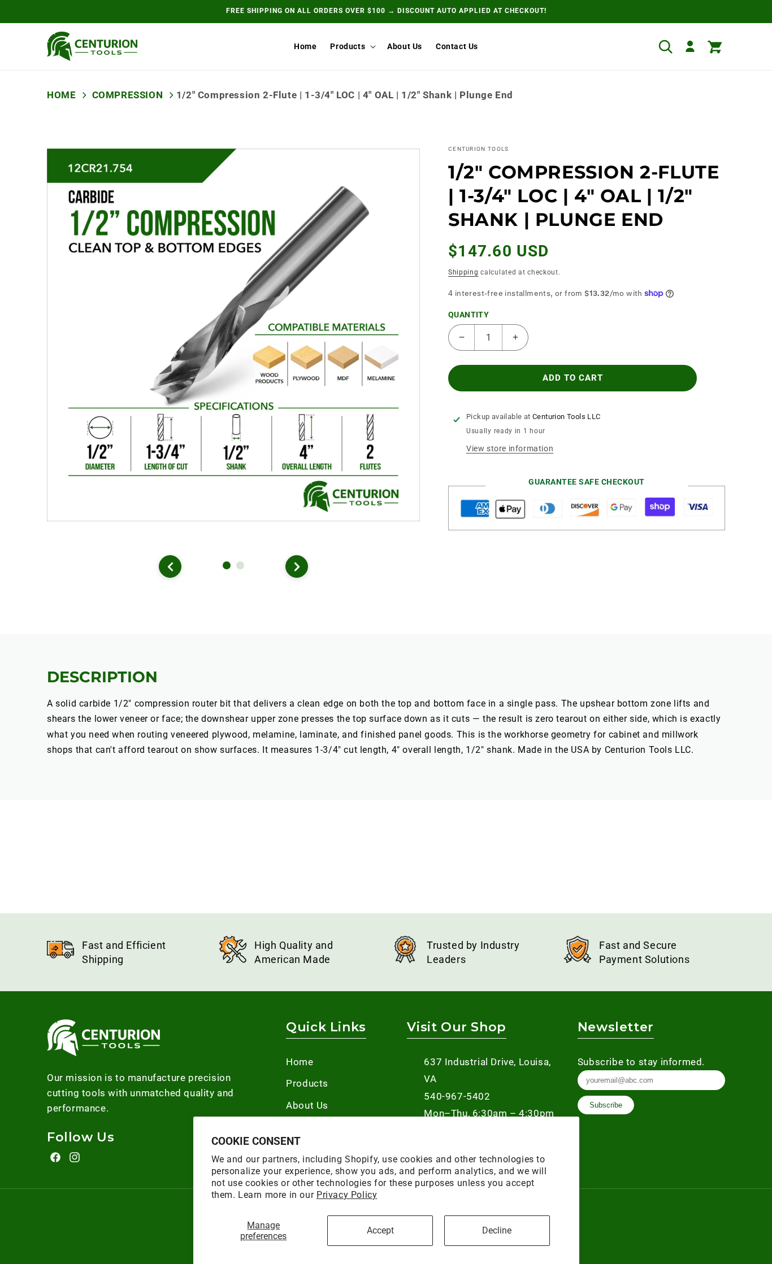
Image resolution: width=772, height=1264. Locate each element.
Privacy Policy (346, 1194)
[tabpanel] (233, 335)
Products (347, 46)
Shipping (463, 272)
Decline (496, 1230)
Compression (127, 95)
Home (61, 95)
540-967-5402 (457, 1096)
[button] (351, 46)
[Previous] (170, 566)
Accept (380, 1230)
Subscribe (605, 1105)
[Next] (296, 566)
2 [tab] (242, 567)
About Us (307, 1105)
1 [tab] (228, 567)
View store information (509, 448)
